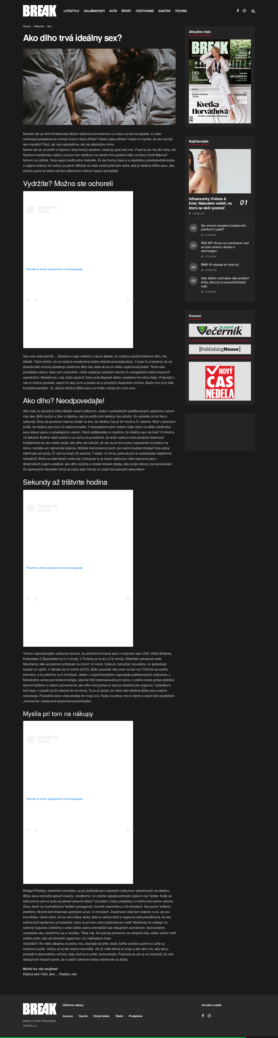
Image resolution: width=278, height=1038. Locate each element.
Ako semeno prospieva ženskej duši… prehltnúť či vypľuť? (224, 227)
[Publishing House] (220, 349)
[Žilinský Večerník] (220, 330)
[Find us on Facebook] (238, 11)
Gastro (164, 11)
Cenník (83, 1016)
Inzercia (68, 1016)
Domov (27, 26)
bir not (70, 341)
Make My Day (65, 877)
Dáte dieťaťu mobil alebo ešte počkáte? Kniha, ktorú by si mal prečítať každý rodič (225, 282)
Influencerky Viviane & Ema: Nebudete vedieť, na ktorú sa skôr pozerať (210, 203)
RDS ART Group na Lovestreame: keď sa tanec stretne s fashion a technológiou (225, 247)
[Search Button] (253, 11)
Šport (126, 11)
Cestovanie (145, 11)
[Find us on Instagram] (244, 11)
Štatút (119, 1016)
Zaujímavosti (94, 11)
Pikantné (39, 26)
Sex (49, 26)
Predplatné (135, 1016)
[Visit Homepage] (40, 10)
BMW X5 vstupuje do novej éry (220, 264)
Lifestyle (71, 11)
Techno (181, 11)
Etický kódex (101, 1016)
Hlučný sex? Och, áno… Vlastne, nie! (50, 974)
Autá (113, 11)
